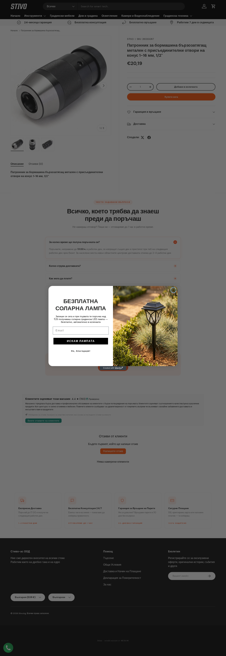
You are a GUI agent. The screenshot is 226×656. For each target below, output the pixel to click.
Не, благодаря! (80, 351)
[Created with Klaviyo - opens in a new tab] (113, 368)
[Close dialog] (173, 290)
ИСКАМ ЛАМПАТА (81, 341)
